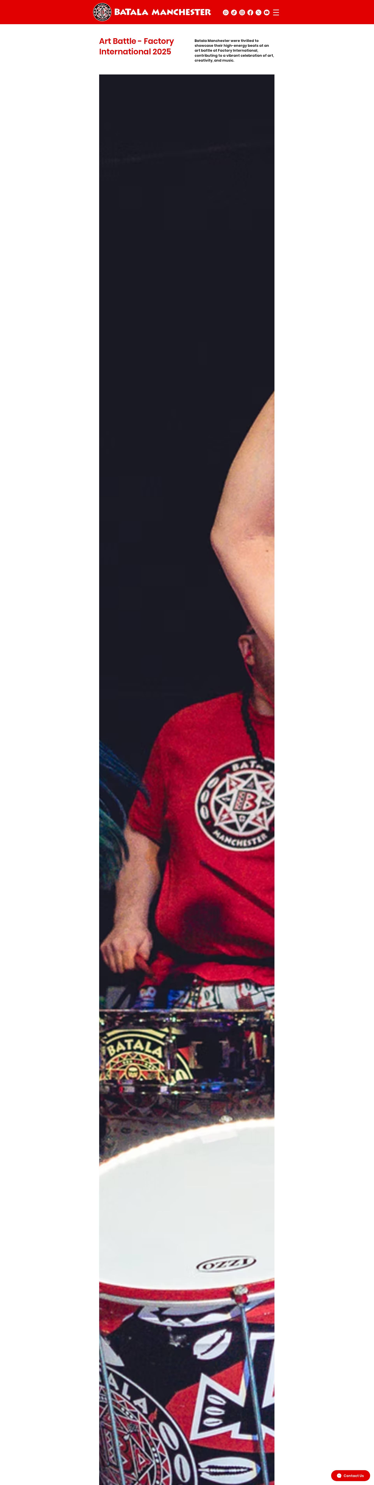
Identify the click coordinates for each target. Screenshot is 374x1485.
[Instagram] (242, 12)
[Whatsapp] (226, 12)
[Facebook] (250, 12)
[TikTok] (234, 12)
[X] (258, 12)
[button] (276, 12)
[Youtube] (267, 12)
